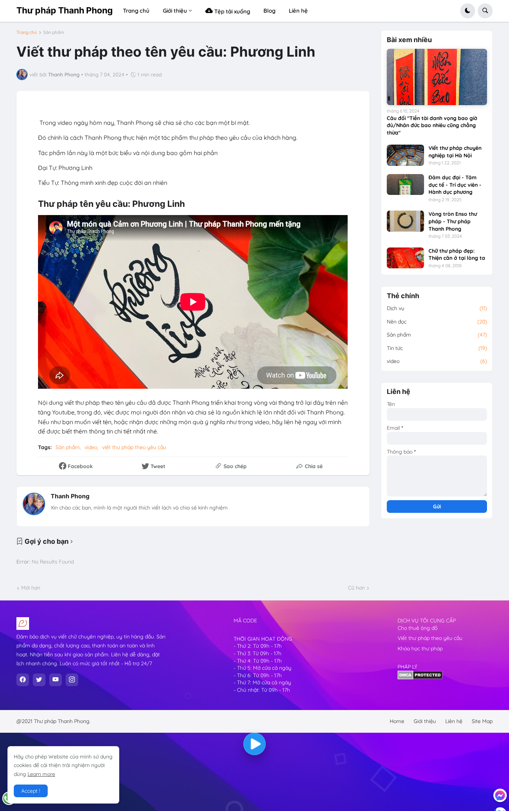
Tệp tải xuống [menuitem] (231, 11)
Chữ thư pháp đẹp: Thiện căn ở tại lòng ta (457, 254)
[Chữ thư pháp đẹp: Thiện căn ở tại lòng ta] (405, 257)
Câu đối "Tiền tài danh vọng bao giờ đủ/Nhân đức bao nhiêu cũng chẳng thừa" (432, 125)
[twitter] (39, 679)
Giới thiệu (425, 721)
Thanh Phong (70, 496)
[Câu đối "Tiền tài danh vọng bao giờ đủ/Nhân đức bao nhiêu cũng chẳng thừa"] (437, 77)
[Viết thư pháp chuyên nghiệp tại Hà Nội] (405, 155)
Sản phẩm (53, 32)
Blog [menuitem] (269, 10)
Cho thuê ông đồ (417, 628)
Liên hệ (453, 721)
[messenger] (500, 795)
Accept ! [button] (30, 791)
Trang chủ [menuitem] (136, 10)
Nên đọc (437, 321)
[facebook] (22, 679)
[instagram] (72, 679)
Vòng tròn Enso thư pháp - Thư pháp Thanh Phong (453, 221)
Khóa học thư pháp (420, 648)
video (91, 447)
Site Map (482, 721)
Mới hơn (30, 587)
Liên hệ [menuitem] (298, 10)
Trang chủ (26, 32)
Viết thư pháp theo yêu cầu (430, 638)
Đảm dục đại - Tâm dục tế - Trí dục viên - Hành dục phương (455, 184)
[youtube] (55, 679)
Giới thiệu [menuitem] (175, 10)
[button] (467, 10)
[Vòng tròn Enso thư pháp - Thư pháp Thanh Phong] (405, 221)
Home (397, 721)
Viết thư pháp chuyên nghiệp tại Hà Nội (455, 152)
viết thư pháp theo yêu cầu (134, 447)
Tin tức (437, 348)
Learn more (41, 774)
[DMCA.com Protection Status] (420, 677)
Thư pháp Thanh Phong (64, 10)
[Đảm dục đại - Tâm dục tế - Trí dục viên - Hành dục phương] (405, 184)
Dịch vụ (437, 308)
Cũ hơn (356, 587)
